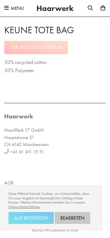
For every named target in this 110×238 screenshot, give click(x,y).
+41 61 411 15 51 (27, 152)
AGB (9, 183)
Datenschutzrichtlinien (24, 207)
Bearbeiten (72, 218)
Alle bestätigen (31, 218)
